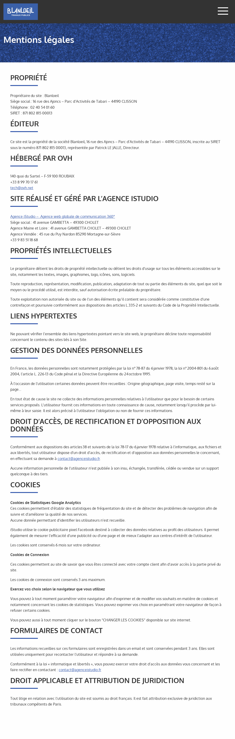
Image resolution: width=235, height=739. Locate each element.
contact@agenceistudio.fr (79, 458)
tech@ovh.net (21, 187)
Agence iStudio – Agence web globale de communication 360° (62, 216)
